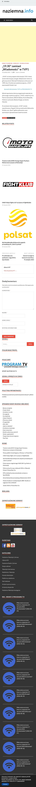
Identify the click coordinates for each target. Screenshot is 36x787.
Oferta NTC (16, 63)
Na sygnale (6, 414)
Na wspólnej (6, 416)
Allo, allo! (5, 424)
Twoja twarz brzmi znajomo (11, 436)
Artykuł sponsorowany (8, 584)
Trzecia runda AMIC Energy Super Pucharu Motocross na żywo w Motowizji (15, 162)
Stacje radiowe (6, 566)
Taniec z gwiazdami (8, 434)
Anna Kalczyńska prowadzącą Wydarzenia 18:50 (17, 478)
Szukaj (6, 381)
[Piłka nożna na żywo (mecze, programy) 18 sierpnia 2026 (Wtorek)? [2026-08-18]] (9, 719)
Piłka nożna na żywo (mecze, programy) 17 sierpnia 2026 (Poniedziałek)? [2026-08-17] (24, 729)
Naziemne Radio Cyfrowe (9, 563)
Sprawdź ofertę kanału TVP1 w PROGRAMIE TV (18, 89)
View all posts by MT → (10, 270)
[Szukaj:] (18, 344)
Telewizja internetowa (8, 569)
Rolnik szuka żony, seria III (10, 432)
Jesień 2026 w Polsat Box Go (11, 485)
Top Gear (5, 438)
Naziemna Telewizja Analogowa (11, 590)
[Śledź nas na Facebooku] (4, 545)
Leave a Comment (20, 72)
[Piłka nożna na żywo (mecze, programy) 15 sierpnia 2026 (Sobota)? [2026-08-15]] (9, 771)
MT (14, 72)
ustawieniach (20, 781)
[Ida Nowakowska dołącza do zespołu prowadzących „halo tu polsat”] (18, 225)
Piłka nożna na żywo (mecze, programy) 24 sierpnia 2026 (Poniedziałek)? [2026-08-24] (24, 607)
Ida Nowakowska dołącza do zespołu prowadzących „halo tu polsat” (13, 243)
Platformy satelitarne (8, 578)
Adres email (6, 320)
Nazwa (4, 312)
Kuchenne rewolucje (9, 428)
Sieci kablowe (6, 581)
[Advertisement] (18, 44)
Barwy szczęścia (7, 408)
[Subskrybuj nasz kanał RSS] (9, 545)
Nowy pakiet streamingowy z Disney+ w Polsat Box (17, 453)
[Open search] (32, 20)
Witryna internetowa (9, 328)
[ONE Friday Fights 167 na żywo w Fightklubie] (18, 185)
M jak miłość (6, 410)
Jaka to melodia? (7, 426)
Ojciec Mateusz (7, 418)
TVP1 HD (12, 117)
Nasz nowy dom (7, 430)
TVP (9, 117)
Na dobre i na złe (7, 412)
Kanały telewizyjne (7, 63)
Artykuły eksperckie (8, 587)
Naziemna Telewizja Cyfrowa (10, 557)
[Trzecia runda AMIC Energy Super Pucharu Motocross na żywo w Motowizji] (18, 143)
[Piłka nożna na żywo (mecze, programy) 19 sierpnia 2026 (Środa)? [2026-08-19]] (9, 701)
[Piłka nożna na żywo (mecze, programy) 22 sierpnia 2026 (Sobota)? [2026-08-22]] (9, 649)
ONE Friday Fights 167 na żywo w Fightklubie (16, 202)
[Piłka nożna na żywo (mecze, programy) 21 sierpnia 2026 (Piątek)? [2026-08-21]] (9, 666)
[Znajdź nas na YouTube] (13, 545)
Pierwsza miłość (7, 420)
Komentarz (6, 290)
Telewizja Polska (24, 63)
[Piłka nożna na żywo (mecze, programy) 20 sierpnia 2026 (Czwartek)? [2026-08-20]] (9, 684)
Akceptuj (5, 784)
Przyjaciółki (6, 422)
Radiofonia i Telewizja (8, 572)
